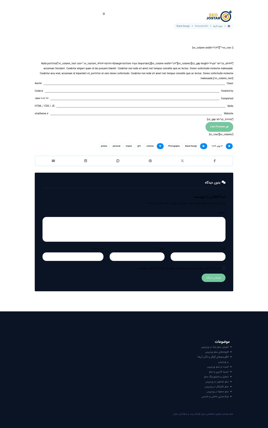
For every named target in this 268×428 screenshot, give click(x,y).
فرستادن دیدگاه (213, 278)
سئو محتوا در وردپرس (218, 391)
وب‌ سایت (98, 248)
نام (223, 248)
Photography (174, 146)
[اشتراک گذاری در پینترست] (150, 161)
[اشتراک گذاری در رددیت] (118, 161)
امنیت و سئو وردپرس (218, 367)
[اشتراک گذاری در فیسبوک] (214, 161)
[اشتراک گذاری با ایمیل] (53, 161)
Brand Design (191, 146)
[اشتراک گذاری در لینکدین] (85, 161)
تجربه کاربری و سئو (219, 372)
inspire (129, 146)
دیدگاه (221, 213)
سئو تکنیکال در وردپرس (217, 387)
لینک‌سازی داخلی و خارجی (215, 396)
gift (139, 146)
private (104, 146)
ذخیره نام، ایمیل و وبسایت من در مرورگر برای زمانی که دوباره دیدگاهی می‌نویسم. (179, 268)
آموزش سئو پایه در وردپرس (215, 347)
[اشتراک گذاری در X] (182, 161)
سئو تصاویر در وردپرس (217, 382)
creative (150, 146)
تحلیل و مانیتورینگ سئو (216, 377)
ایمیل (160, 248)
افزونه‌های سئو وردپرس (217, 352)
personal (116, 146)
